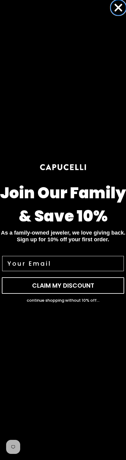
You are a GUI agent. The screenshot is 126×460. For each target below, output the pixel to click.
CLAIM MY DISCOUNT (63, 285)
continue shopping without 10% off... (63, 300)
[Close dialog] (118, 7)
